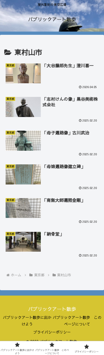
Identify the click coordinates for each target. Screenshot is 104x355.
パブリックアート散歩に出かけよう (27, 321)
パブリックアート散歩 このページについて (77, 321)
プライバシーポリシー (52, 332)
